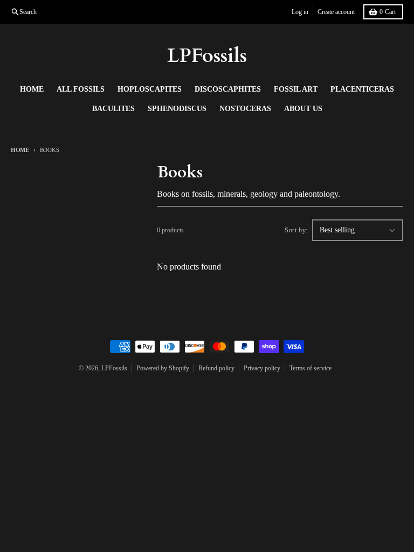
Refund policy (216, 368)
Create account (336, 12)
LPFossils (207, 56)
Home (20, 150)
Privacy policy (262, 368)
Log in (300, 12)
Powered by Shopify (162, 368)
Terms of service (310, 368)
